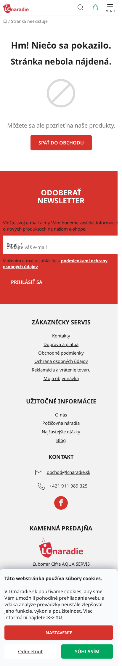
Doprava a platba (61, 344)
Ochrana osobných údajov (61, 361)
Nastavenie (59, 633)
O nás (61, 415)
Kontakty (61, 336)
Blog (61, 440)
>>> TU (54, 617)
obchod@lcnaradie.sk (68, 472)
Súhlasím (87, 651)
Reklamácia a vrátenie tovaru (61, 370)
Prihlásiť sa (26, 282)
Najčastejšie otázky (61, 432)
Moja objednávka (61, 378)
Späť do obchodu (61, 142)
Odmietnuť (30, 651)
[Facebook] (61, 503)
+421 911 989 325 (68, 486)
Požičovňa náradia (61, 423)
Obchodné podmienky (61, 353)
